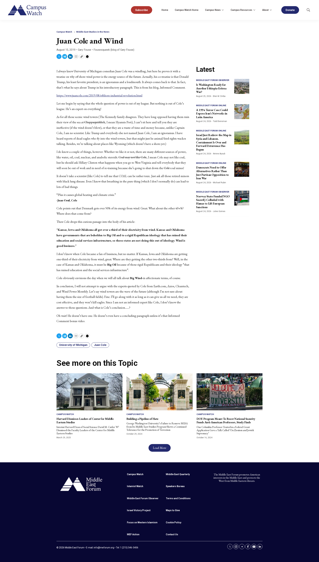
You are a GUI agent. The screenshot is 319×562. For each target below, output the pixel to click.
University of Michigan (73, 345)
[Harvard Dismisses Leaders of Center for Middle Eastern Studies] (89, 391)
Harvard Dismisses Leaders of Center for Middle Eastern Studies (84, 420)
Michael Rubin (219, 182)
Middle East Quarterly (178, 474)
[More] (222, 10)
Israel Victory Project (139, 510)
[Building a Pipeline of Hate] (159, 391)
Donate (290, 10)
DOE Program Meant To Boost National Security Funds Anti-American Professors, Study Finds (226, 420)
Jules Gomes (219, 211)
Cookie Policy (173, 522)
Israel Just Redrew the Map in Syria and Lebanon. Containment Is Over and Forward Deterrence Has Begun (213, 142)
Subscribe (141, 10)
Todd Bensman (220, 121)
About (265, 10)
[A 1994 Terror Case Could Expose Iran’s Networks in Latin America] (241, 111)
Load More (159, 448)
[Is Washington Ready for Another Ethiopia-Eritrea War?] (241, 86)
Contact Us (172, 534)
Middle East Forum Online (211, 105)
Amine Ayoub (219, 154)
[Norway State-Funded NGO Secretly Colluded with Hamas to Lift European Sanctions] (241, 198)
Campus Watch (64, 32)
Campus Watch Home (186, 10)
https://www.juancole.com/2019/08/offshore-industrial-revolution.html (99, 95)
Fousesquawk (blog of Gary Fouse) (114, 49)
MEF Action (133, 534)
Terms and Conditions (178, 498)
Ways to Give (173, 510)
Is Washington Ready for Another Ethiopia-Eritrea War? (211, 88)
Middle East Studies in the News (92, 32)
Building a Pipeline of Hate (142, 419)
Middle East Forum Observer (212, 80)
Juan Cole (100, 345)
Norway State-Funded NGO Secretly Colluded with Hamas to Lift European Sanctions (213, 201)
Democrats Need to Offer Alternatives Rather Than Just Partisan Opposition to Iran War (212, 172)
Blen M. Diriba (219, 96)
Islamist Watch (135, 486)
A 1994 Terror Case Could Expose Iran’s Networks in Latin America (212, 113)
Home (164, 10)
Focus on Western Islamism (142, 522)
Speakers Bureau (175, 486)
